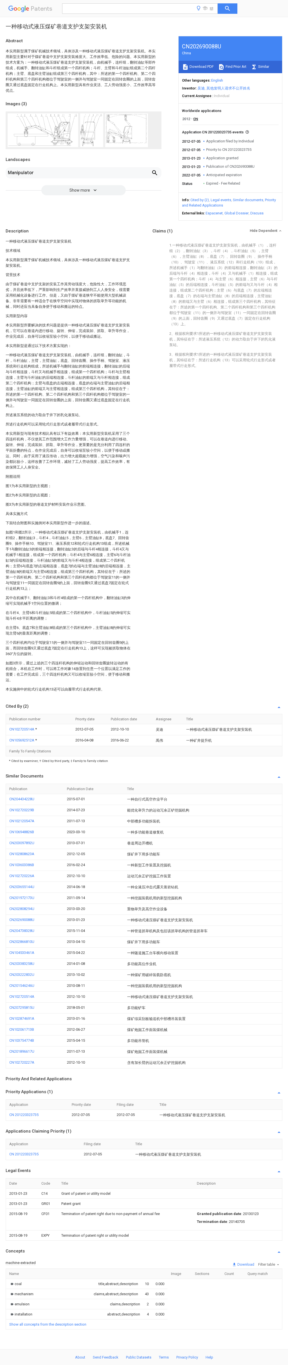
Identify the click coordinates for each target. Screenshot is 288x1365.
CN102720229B (21, 810)
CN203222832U (21, 974)
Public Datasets (138, 1357)
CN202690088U (21, 920)
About (80, 1357)
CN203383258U (21, 963)
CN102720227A (21, 1062)
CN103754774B (21, 1040)
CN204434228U (21, 799)
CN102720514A (22, 729)
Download (245, 1264)
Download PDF (201, 66)
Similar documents (248, 200)
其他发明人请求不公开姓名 (228, 88)
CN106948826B (21, 832)
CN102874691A (21, 1018)
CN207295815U (21, 1007)
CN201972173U (21, 898)
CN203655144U (21, 887)
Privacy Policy (187, 1357)
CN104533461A (21, 953)
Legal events (221, 200)
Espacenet (214, 213)
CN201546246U (21, 985)
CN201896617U (21, 1051)
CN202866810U (21, 942)
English (217, 80)
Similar (263, 66)
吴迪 (201, 88)
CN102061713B (21, 1029)
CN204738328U (21, 931)
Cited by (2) (199, 200)
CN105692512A (22, 740)
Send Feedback (105, 1357)
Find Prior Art (235, 66)
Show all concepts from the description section (47, 1324)
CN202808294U (21, 909)
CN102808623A (21, 854)
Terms (164, 1357)
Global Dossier (236, 213)
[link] (15, 1284)
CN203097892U (21, 843)
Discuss (257, 213)
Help (209, 1357)
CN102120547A (21, 821)
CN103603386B (21, 865)
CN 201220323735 (24, 1115)
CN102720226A (21, 876)
